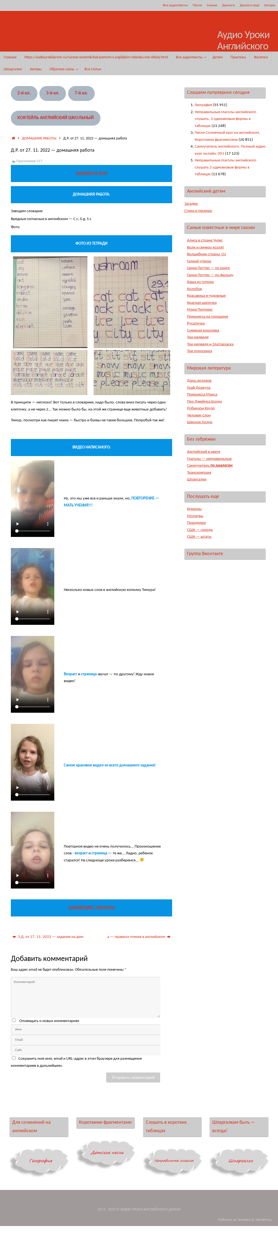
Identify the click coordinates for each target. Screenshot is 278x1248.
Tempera (244, 1220)
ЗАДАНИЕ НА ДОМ (91, 173)
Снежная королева (203, 331)
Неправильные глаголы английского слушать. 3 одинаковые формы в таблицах (225, 119)
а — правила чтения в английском (136, 937)
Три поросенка (199, 351)
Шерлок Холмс (200, 422)
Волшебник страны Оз (206, 254)
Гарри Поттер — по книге (208, 268)
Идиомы (194, 509)
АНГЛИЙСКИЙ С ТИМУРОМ (91, 908)
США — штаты (199, 537)
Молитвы (195, 516)
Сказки (212, 5)
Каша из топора (200, 282)
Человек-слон (199, 415)
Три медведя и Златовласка (210, 344)
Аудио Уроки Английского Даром (243, 46)
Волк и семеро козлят (205, 248)
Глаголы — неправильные (209, 459)
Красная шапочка (202, 303)
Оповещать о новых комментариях (49, 1021)
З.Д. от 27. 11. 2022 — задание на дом (50, 937)
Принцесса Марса (202, 395)
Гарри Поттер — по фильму (210, 275)
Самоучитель (210, 466)
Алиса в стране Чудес (205, 240)
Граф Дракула (198, 388)
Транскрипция (199, 473)
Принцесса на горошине (207, 317)
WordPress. (264, 1220)
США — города (200, 530)
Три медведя (197, 337)
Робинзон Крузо (201, 408)
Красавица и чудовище (206, 296)
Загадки (191, 204)
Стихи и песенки (198, 211)
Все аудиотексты (175, 5)
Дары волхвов (199, 381)
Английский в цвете (203, 452)
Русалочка (196, 323)
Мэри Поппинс (200, 310)
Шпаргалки (196, 479)
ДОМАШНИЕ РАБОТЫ (39, 138)
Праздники (196, 523)
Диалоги (228, 5)
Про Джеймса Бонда (204, 402)
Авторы (270, 5)
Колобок (194, 289)
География (203, 105)
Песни (197, 5)
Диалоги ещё (249, 5)
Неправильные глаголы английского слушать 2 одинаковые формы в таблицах (225, 167)
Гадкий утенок (199, 261)
